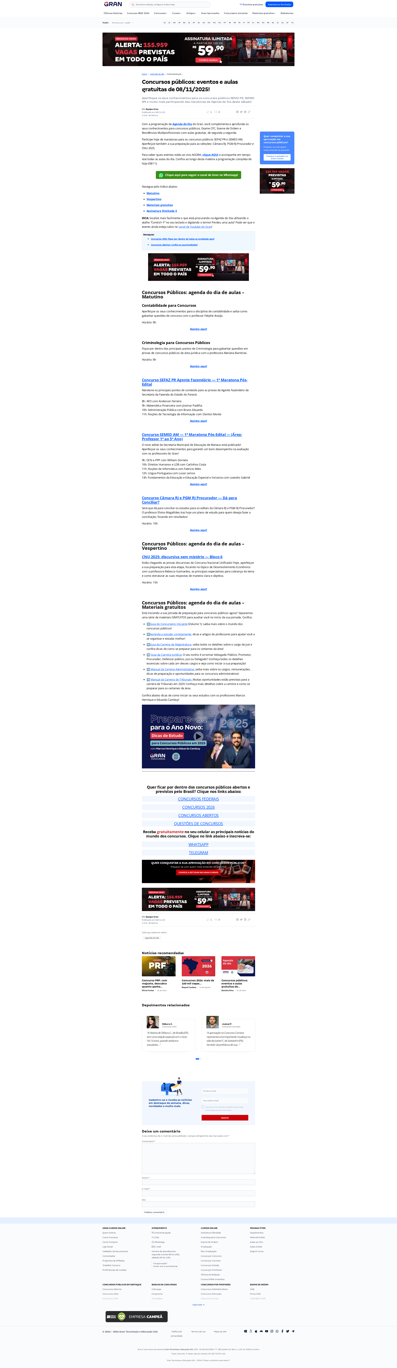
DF (194, 23)
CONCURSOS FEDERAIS (198, 798)
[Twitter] (287, 1332)
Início (144, 74)
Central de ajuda (162, 1233)
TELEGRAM (198, 852)
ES (199, 23)
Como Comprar (110, 1242)
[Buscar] (132, 5)
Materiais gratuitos (263, 13)
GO (204, 23)
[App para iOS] (256, 1332)
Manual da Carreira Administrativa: (172, 669)
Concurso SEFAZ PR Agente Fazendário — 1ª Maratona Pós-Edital (195, 382)
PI (244, 23)
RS (273, 23)
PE (239, 23)
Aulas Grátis (256, 1247)
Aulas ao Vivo (256, 1242)
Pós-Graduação (208, 1251)
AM (174, 23)
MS (219, 23)
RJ (253, 23)
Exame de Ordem (209, 1242)
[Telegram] (292, 1332)
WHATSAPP (199, 844)
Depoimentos (256, 1233)
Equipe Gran (152, 109)
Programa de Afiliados (114, 1261)
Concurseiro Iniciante (236, 13)
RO (263, 23)
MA (209, 23)
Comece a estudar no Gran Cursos (198, 872)
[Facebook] (282, 1332)
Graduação (206, 1247)
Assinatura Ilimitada (279, 4)
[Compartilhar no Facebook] (237, 112)
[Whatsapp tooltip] (277, 1332)
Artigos (190, 13)
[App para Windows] (245, 1332)
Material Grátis (257, 1237)
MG (214, 23)
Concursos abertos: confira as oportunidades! (174, 244)
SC (278, 23)
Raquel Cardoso (189, 987)
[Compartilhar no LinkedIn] (244, 112)
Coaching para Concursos (213, 1237)
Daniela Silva (227, 990)
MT (225, 23)
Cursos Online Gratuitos (213, 1279)
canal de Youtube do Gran (195, 227)
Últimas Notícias (113, 13)
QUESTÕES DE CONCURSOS (198, 823)
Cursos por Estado (210, 1265)
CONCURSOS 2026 (198, 807)
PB (235, 23)
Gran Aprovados (210, 13)
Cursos (176, 13)
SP (287, 23)
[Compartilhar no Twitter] (241, 112)
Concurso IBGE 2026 (138, 13)
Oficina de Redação (210, 1275)
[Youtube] (266, 1332)
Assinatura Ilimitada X (162, 211)
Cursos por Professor (211, 1270)
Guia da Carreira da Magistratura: (171, 644)
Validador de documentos (115, 1251)
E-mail (146, 1189)
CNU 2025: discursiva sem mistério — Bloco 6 (182, 556)
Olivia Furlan (148, 990)
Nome (145, 1178)
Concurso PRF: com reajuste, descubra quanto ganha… (154, 983)
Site (144, 1200)
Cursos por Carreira (211, 1261)
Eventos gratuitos (253, 4)
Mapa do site (220, 1331)
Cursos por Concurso (211, 1256)
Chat (156, 1237)
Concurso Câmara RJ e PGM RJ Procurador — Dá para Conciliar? (189, 500)
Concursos (159, 13)
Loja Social (108, 1247)
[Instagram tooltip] (271, 1332)
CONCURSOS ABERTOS (198, 815)
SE (282, 23)
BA (184, 23)
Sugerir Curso (257, 1251)
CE (189, 23)
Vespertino (154, 199)
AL (169, 23)
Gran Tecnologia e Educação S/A (179, 1349)
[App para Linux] (250, 1332)
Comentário (148, 1141)
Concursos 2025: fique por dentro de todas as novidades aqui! (182, 238)
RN (258, 23)
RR (268, 23)
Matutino (153, 193)
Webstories (287, 13)
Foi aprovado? (165, 1264)
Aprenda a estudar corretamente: (171, 634)
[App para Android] (261, 1332)
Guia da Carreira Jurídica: (166, 655)
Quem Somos (109, 1233)
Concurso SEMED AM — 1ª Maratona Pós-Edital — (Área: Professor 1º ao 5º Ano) (192, 436)
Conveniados (109, 1256)
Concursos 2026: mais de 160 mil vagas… (198, 982)
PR (248, 23)
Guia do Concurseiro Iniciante (168, 624)
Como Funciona (110, 1237)
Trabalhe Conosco (111, 1265)
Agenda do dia (157, 74)
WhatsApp (159, 1242)
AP (179, 23)
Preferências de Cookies (115, 1270)
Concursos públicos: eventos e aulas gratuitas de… (234, 983)
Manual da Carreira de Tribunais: (172, 679)
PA (230, 23)
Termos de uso (198, 1331)
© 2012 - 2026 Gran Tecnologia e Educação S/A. (130, 1331)
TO (292, 23)
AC (165, 23)
